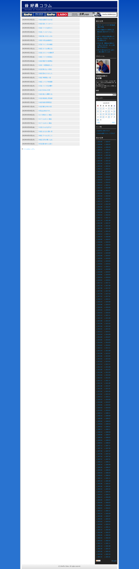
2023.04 (99, 196)
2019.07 (108, 255)
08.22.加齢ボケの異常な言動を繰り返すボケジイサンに (106, 31)
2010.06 (99, 405)
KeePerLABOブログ (103, 131)
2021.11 (108, 217)
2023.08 (99, 190)
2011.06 (99, 388)
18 (106, 114)
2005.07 (108, 483)
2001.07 (108, 549)
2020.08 (99, 239)
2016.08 (99, 304)
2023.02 (99, 198)
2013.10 (99, 350)
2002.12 (99, 527)
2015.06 (99, 323)
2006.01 (108, 475)
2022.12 (99, 201)
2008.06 (99, 437)
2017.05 (108, 291)
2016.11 (108, 299)
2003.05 (108, 519)
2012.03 (108, 375)
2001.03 (108, 554)
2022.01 (108, 215)
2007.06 (99, 454)
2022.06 (99, 209)
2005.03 (108, 489)
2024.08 (99, 174)
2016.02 (99, 312)
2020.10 (99, 236)
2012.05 (108, 372)
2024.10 (99, 171)
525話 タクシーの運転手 (46, 52)
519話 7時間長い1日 (44, 77)
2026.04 (99, 147)
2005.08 (99, 483)
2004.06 (99, 502)
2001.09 (108, 546)
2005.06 (99, 486)
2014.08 (99, 337)
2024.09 (108, 171)
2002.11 (108, 527)
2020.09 (108, 236)
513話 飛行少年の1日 (45, 106)
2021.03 (108, 228)
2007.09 (108, 448)
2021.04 (99, 228)
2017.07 (108, 288)
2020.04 (99, 245)
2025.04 (99, 163)
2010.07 (108, 402)
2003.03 (108, 521)
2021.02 (99, 231)
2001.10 (99, 546)
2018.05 (108, 274)
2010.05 (108, 405)
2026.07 (108, 141)
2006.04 (99, 473)
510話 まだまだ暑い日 (45, 131)
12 (109, 111)
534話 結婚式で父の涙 (45, 19)
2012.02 (99, 378)
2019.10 (99, 253)
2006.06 (99, 470)
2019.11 (108, 250)
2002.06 (99, 535)
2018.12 (99, 266)
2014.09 (108, 334)
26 (109, 117)
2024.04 (99, 180)
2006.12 (99, 462)
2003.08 (99, 516)
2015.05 (108, 323)
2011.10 (99, 383)
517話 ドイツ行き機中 (45, 86)
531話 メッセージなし (45, 32)
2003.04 (99, 521)
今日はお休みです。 (44, 111)
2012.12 (99, 364)
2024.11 (108, 169)
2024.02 (99, 182)
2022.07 (108, 207)
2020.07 (108, 239)
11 (106, 111)
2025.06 (99, 161)
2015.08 (99, 321)
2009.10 (99, 416)
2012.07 (108, 369)
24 (103, 117)
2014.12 (99, 331)
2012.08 (99, 369)
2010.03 (108, 407)
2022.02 (99, 215)
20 (111, 114)
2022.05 (108, 209)
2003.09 (108, 513)
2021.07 (108, 223)
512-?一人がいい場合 (45, 123)
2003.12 (99, 511)
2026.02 (99, 150)
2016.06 (99, 307)
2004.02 (99, 508)
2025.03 (108, 163)
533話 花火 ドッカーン (45, 23)
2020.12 (99, 234)
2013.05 (108, 356)
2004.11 (108, 494)
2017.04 (99, 294)
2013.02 (99, 361)
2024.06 (99, 177)
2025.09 (108, 155)
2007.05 (108, 454)
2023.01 (108, 198)
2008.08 (99, 435)
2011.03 (108, 391)
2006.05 (108, 470)
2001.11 (108, 543)
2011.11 (108, 380)
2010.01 (108, 410)
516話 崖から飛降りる (45, 94)
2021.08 (99, 223)
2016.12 (99, 299)
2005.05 (108, 486)
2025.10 (99, 155)
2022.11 (108, 201)
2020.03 (108, 245)
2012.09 (108, 367)
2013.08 (99, 353)
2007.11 (108, 445)
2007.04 (99, 456)
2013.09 (108, 350)
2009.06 (99, 421)
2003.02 (99, 524)
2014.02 (99, 345)
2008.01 (108, 443)
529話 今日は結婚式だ (45, 40)
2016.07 (108, 304)
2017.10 (99, 285)
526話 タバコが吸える (45, 48)
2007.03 (108, 456)
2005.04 (99, 489)
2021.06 (99, 226)
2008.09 (108, 432)
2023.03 (108, 196)
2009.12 (99, 413)
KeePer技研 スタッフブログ (106, 133)
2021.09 (108, 220)
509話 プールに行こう (45, 135)
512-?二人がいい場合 (45, 119)
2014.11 (108, 331)
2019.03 (108, 261)
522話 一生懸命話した (45, 65)
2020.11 (108, 234)
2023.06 (99, 193)
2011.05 (108, 388)
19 (109, 114)
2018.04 (99, 277)
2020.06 (99, 242)
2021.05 (108, 226)
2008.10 (99, 432)
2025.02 (99, 166)
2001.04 (99, 554)
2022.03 (108, 212)
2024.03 (108, 180)
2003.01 (108, 524)
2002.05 (108, 535)
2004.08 (99, 500)
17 (103, 114)
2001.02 (99, 557)
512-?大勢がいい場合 (45, 115)
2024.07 (108, 174)
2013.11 (108, 348)
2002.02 (99, 540)
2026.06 (99, 144)
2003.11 (108, 511)
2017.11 (108, 283)
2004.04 (99, 505)
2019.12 (99, 250)
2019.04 (99, 261)
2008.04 (99, 440)
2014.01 (108, 345)
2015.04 (99, 326)
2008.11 (108, 429)
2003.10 (99, 513)
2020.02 (99, 247)
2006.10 (99, 464)
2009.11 (108, 413)
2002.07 (108, 532)
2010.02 (99, 410)
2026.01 (108, 150)
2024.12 (99, 169)
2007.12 (99, 445)
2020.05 (108, 242)
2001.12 (99, 543)
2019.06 (99, 258)
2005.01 (108, 492)
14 (114, 111)
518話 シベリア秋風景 (45, 82)
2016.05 (108, 307)
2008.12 (99, 429)
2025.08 (99, 158)
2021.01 (108, 231)
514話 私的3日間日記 (45, 102)
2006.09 (108, 464)
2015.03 (108, 326)
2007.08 (99, 451)
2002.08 (99, 532)
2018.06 (99, 274)
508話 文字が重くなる (45, 140)
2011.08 (99, 386)
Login (114, 561)
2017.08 (99, 288)
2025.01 (108, 166)
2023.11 (108, 185)
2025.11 (108, 152)
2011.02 (99, 394)
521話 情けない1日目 (45, 69)
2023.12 (99, 185)
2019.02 (99, 264)
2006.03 (108, 473)
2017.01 (108, 296)
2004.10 (99, 497)
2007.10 (99, 448)
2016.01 (108, 312)
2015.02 (99, 329)
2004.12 (99, 494)
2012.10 (99, 367)
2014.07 (108, 337)
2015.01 (108, 329)
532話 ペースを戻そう (45, 28)
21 (114, 114)
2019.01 (108, 264)
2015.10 (99, 318)
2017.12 (99, 283)
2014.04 (99, 342)
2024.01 (108, 182)
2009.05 (108, 421)
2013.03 (108, 359)
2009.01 (108, 426)
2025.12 (99, 152)
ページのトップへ (29, 149)
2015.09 (108, 318)
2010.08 (99, 402)
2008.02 (99, 443)
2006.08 (99, 467)
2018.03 (108, 277)
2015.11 (108, 315)
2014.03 (108, 342)
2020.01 (108, 247)
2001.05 (108, 551)
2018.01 (108, 280)
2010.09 (108, 399)
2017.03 (108, 294)
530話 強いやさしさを (45, 36)
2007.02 (99, 459)
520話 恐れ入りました (45, 73)
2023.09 (108, 188)
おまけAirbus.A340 (44, 90)
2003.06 (99, 519)
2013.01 (108, 361)
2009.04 (99, 424)
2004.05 (108, 502)
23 (100, 117)
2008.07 (108, 435)
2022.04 (99, 212)
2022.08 (99, 207)
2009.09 (108, 416)
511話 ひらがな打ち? (45, 127)
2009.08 (99, 418)
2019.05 (108, 258)
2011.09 (108, 383)
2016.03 (108, 310)
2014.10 (99, 334)
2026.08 (99, 141)
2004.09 (108, 497)
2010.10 (99, 399)
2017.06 (99, 291)
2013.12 (99, 348)
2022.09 (108, 204)
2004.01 (108, 508)
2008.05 (108, 437)
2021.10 (99, 220)
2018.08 (99, 272)
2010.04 (99, 407)
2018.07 (108, 272)
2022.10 (99, 204)
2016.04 (99, 310)
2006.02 (99, 475)
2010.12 (99, 397)
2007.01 (108, 459)
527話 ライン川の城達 (45, 44)
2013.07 (108, 353)
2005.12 (99, 478)
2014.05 (108, 340)
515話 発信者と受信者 (45, 98)
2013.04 (99, 359)
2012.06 (99, 372)
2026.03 (108, 147)
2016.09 (108, 302)
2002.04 (99, 538)
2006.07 (108, 467)
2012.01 (108, 378)
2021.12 (99, 217)
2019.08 (99, 255)
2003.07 (108, 516)
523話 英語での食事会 (45, 61)
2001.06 (99, 551)
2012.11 (108, 364)
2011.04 (99, 391)
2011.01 (108, 394)
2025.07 (108, 158)
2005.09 (108, 481)
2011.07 (108, 386)
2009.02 (99, 426)
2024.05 (108, 177)
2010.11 (108, 397)
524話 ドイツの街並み (45, 57)
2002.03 (108, 538)
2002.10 (99, 530)
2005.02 (99, 492)
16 (100, 114)
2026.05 (108, 144)
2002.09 (108, 530)
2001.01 (108, 557)
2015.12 (99, 315)
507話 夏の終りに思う (45, 144)
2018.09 (108, 269)
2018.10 (99, 269)
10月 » (114, 122)
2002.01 (108, 540)
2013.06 (99, 356)
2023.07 (108, 190)
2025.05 (108, 161)
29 (98, 120)
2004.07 (108, 500)
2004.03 (108, 505)
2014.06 (99, 340)
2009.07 (108, 418)
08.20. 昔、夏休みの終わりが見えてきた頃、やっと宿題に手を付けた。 (106, 45)
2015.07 (108, 321)
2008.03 (108, 440)
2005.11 (108, 478)
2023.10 (99, 188)
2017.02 (99, 296)
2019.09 (108, 253)
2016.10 (99, 302)
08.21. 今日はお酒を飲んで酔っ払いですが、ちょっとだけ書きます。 (106, 38)
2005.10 (99, 481)
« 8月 (98, 122)
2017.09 (108, 285)
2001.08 (99, 549)
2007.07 (108, 451)
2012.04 (99, 375)
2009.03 (108, 424)
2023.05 (108, 193)
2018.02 (99, 280)
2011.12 (99, 380)
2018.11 (108, 266)
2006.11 (108, 462)
